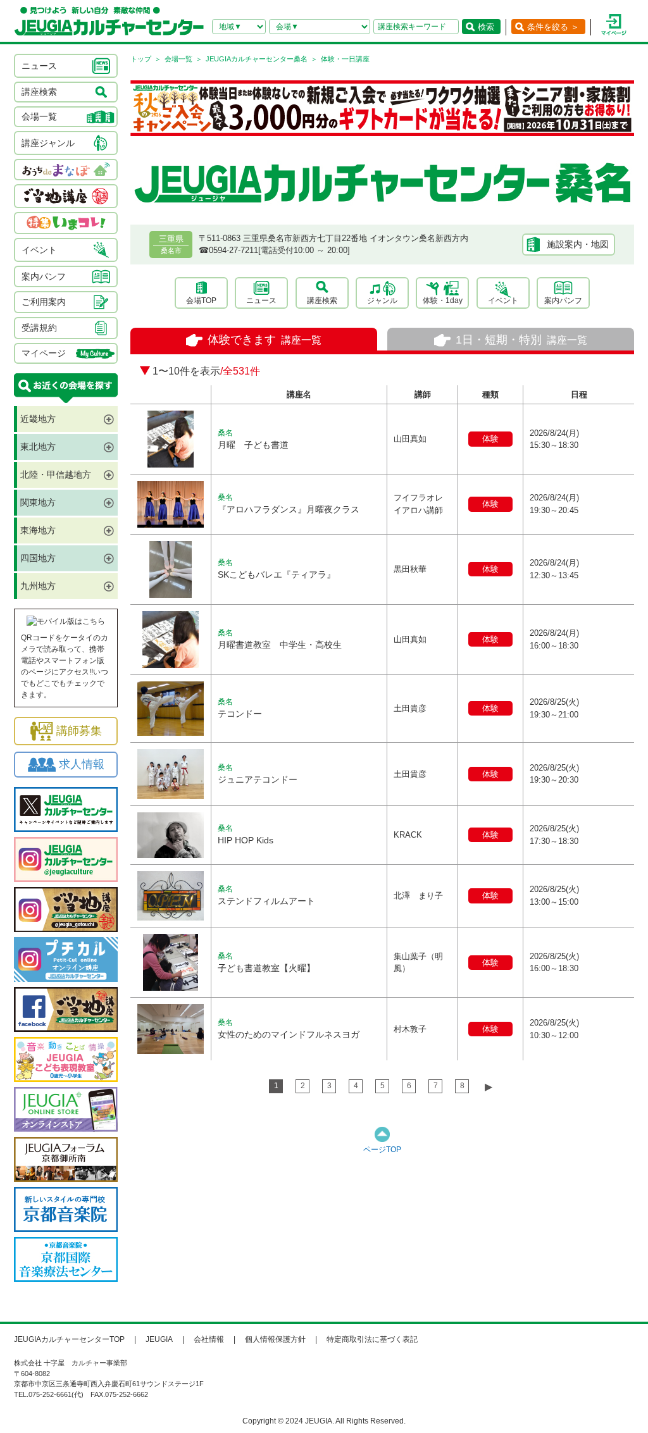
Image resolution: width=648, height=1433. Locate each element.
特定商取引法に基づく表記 (372, 1339)
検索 (486, 27)
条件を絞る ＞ (553, 27)
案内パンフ (563, 300)
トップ (140, 59)
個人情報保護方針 (275, 1339)
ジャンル (382, 300)
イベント (503, 300)
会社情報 (209, 1339)
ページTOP (382, 1149)
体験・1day (443, 300)
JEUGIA (159, 1339)
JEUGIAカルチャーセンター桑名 (257, 59)
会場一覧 (178, 59)
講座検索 (322, 300)
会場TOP (201, 300)
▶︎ (488, 1086)
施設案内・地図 (578, 244)
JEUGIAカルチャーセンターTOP (69, 1339)
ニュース (261, 300)
